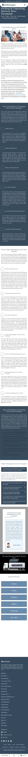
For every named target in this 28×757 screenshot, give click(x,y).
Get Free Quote (4, 755)
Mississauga (14, 612)
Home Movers (4, 677)
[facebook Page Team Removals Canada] (1, 743)
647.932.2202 (8, 402)
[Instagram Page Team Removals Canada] (6, 743)
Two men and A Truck (6, 682)
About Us (9, 746)
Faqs (14, 746)
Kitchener (14, 585)
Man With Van (4, 693)
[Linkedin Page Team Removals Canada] (4, 743)
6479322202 (20, 1)
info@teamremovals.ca (11, 1)
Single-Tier (3, 724)
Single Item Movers (5, 700)
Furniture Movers (5, 680)
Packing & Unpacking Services (7, 698)
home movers (9, 327)
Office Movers (4, 685)
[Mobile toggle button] (25, 5)
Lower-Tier (3, 719)
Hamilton (14, 605)
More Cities (14, 619)
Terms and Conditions (20, 746)
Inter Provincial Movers (6, 687)
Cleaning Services (5, 695)
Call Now (24, 755)
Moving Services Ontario (6, 716)
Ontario (7, 16)
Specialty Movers (4, 708)
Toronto (14, 592)
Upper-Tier (3, 721)
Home (2, 16)
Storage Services (4, 706)
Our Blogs (11, 748)
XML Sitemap (4, 727)
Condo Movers (4, 714)
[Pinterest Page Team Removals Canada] (11, 743)
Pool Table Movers (5, 711)
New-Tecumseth (21, 16)
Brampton (14, 599)
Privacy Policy (5, 748)
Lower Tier (13, 16)
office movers (9, 275)
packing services (18, 94)
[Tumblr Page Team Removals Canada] (8, 743)
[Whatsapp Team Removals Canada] (14, 755)
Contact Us (17, 748)
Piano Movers (4, 690)
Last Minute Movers (5, 703)
